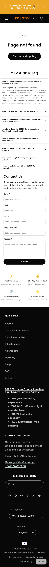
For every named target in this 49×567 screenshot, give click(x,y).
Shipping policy (15, 557)
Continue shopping (24, 56)
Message (8, 239)
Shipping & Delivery (16, 337)
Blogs (8, 364)
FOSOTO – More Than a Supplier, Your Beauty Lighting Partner (24, 391)
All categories (12, 344)
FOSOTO (22, 549)
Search (9, 323)
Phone (6, 216)
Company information (17, 330)
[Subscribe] (40, 484)
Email (6, 205)
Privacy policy (20, 552)
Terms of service (37, 552)
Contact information (35, 557)
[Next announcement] (44, 7)
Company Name (10, 228)
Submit (24, 262)
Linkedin (9, 378)
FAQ (7, 371)
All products (11, 351)
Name (7, 194)
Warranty (10, 357)
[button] (6, 18)
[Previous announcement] (5, 7)
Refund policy (26, 562)
